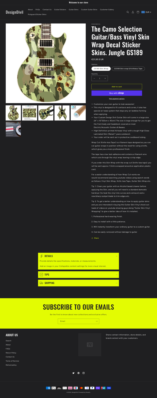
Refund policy (11, 365)
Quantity (94, 74)
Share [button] (96, 238)
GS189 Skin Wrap (101, 69)
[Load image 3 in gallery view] (45, 113)
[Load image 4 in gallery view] (62, 113)
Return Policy (11, 353)
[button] (127, 12)
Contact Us (10, 357)
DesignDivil (75, 392)
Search (8, 341)
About (8, 345)
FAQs (8, 349)
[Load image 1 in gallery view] (13, 113)
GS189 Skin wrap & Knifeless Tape (128, 69)
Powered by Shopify (84, 392)
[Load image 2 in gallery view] (29, 113)
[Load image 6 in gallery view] (13, 129)
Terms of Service (12, 361)
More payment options (116, 98)
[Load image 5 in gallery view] (78, 113)
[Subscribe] (96, 321)
